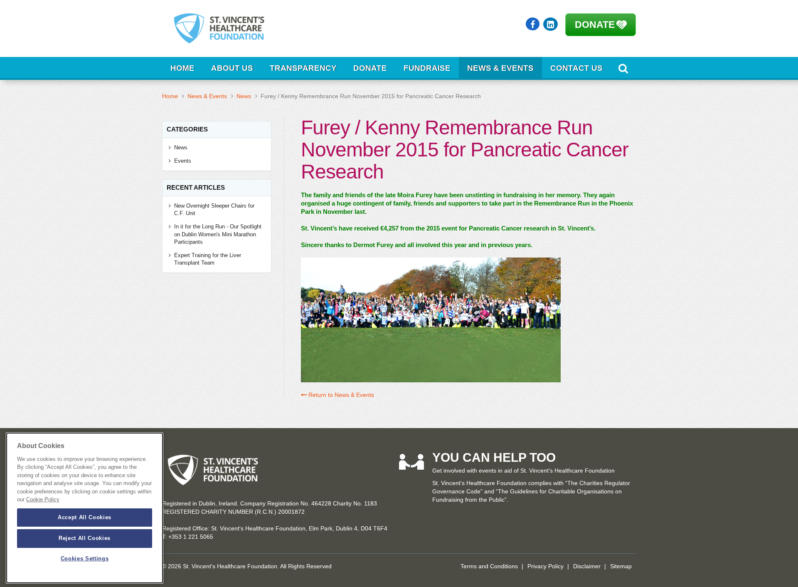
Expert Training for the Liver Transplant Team (207, 259)
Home (182, 68)
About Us (232, 68)
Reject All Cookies (85, 538)
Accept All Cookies (84, 517)
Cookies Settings (85, 559)
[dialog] (85, 508)
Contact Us (576, 68)
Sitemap (621, 566)
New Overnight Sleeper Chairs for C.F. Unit (214, 210)
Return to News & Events (340, 394)
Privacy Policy (545, 566)
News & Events (500, 68)
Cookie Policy (42, 500)
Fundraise (427, 68)
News (243, 96)
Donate (595, 24)
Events (182, 161)
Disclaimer (587, 566)
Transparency (303, 68)
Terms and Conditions (489, 566)
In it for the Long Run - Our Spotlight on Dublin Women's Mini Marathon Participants (217, 234)
